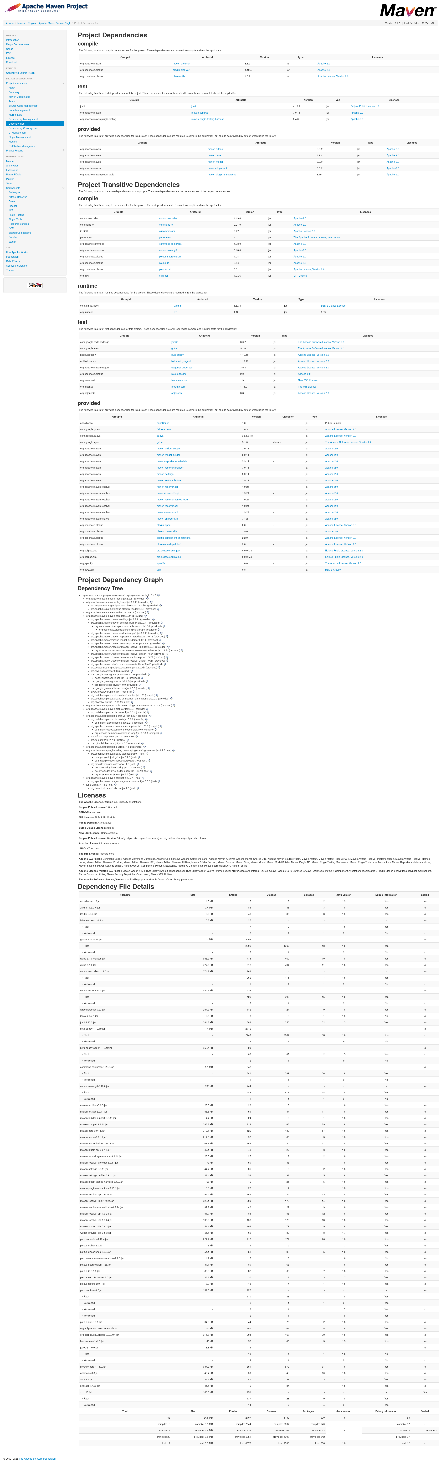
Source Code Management (23, 105)
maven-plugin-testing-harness (207, 119)
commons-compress (170, 243)
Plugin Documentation (18, 44)
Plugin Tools (15, 219)
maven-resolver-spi (167, 505)
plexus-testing (179, 373)
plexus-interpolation (170, 256)
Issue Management (19, 110)
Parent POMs (13, 174)
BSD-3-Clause (333, 569)
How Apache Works (17, 252)
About (12, 87)
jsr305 (174, 342)
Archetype (14, 192)
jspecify (161, 563)
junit (193, 106)
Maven (21, 23)
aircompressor (167, 231)
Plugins (32, 23)
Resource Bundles (19, 223)
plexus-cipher (164, 525)
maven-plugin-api (217, 168)
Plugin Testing (16, 214)
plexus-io (164, 263)
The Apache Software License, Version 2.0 (317, 237)
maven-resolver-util (167, 512)
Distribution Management (22, 146)
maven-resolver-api (167, 486)
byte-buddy (177, 354)
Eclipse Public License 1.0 (365, 106)
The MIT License (307, 386)
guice (174, 348)
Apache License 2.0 (304, 231)
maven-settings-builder (169, 480)
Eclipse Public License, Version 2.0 (344, 550)
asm (159, 569)
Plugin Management (20, 137)
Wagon (12, 241)
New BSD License (307, 380)
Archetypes (12, 165)
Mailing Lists (15, 114)
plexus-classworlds (167, 531)
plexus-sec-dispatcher (169, 544)
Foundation (12, 256)
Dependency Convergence (23, 128)
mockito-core (178, 386)
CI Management (17, 132)
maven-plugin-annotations (222, 174)
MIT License (300, 275)
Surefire (13, 237)
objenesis (176, 393)
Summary (14, 92)
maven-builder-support (169, 448)
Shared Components (20, 232)
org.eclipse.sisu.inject (168, 550)
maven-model (215, 161)
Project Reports (14, 150)
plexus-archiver (181, 70)
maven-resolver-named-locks (172, 499)
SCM (11, 228)
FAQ (8, 53)
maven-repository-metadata (172, 461)
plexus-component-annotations (174, 537)
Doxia (12, 201)
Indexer (13, 205)
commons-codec (168, 218)
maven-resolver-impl (168, 493)
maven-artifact (215, 149)
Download (11, 62)
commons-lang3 (168, 250)
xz (175, 312)
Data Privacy (13, 261)
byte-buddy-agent (181, 361)
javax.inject (165, 237)
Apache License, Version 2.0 (332, 76)
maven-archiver (181, 63)
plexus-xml (165, 269)
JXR (11, 210)
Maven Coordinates (19, 96)
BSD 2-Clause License (333, 305)
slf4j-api (163, 275)
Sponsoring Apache (17, 265)
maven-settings (165, 474)
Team (12, 101)
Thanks (10, 270)
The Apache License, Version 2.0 (343, 563)
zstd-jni (178, 305)
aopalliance (163, 423)
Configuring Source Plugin (20, 72)
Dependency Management (23, 119)
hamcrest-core (179, 380)
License (10, 57)
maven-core (214, 155)
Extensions (12, 170)
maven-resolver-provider (170, 467)
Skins (9, 183)
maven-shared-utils (167, 518)
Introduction (12, 40)
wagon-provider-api (181, 367)
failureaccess (164, 429)
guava (160, 435)
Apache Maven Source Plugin (55, 23)
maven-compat (199, 112)
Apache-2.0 (323, 63)
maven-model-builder (168, 454)
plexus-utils (179, 76)
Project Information (16, 83)
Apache (10, 23)
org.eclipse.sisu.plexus (169, 557)
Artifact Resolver (18, 197)
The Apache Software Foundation (37, 1458)
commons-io (166, 224)
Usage (9, 48)
